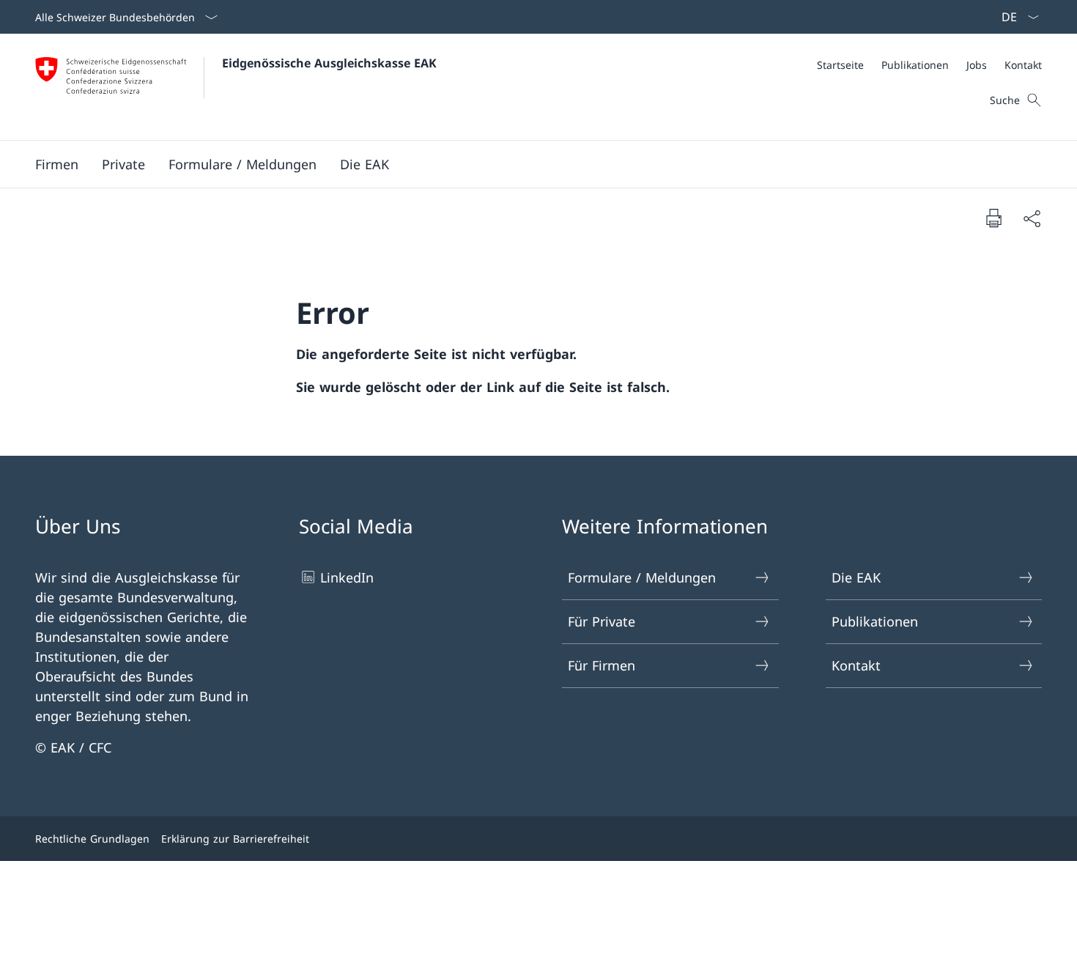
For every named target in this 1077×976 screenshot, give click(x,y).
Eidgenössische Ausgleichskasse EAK (329, 63)
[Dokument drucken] (993, 217)
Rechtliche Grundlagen (92, 839)
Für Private (601, 621)
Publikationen (875, 621)
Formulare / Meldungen (642, 577)
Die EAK (856, 577)
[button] (56, 164)
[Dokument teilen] (1032, 218)
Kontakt (856, 665)
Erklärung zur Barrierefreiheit (235, 839)
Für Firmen (601, 665)
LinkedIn (347, 577)
